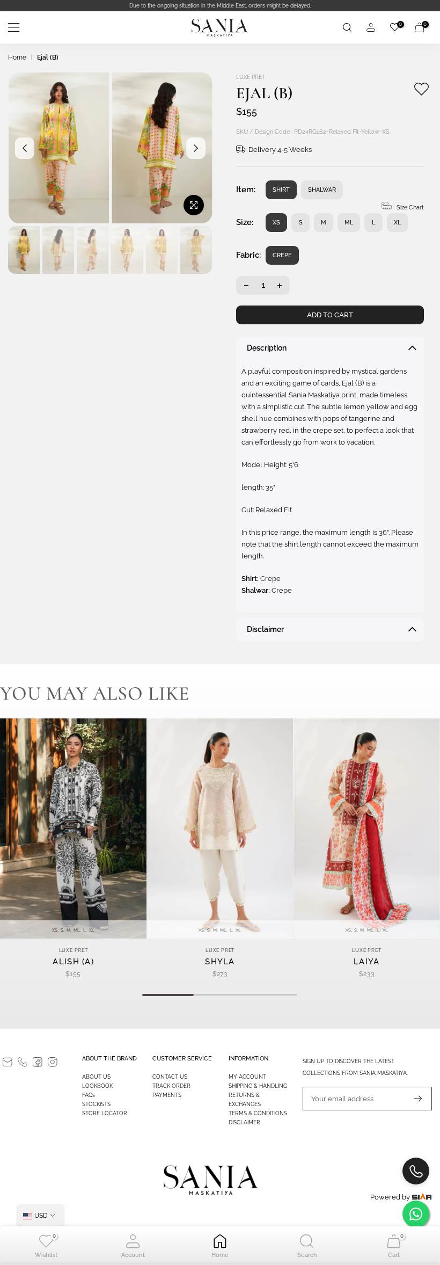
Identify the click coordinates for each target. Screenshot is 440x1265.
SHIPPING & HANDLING (258, 1086)
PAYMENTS (166, 1095)
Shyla (220, 961)
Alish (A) (73, 961)
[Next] (196, 148)
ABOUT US (96, 1077)
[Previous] (24, 148)
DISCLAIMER (244, 1122)
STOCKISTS (96, 1104)
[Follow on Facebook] (37, 1062)
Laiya (367, 961)
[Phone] (22, 1062)
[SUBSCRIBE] (412, 1098)
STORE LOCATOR (104, 1113)
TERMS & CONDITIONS (258, 1113)
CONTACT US (169, 1077)
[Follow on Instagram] (52, 1062)
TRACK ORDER (171, 1086)
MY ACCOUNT (247, 1077)
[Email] (7, 1062)
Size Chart (410, 207)
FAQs (88, 1095)
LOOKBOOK (97, 1086)
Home (17, 57)
